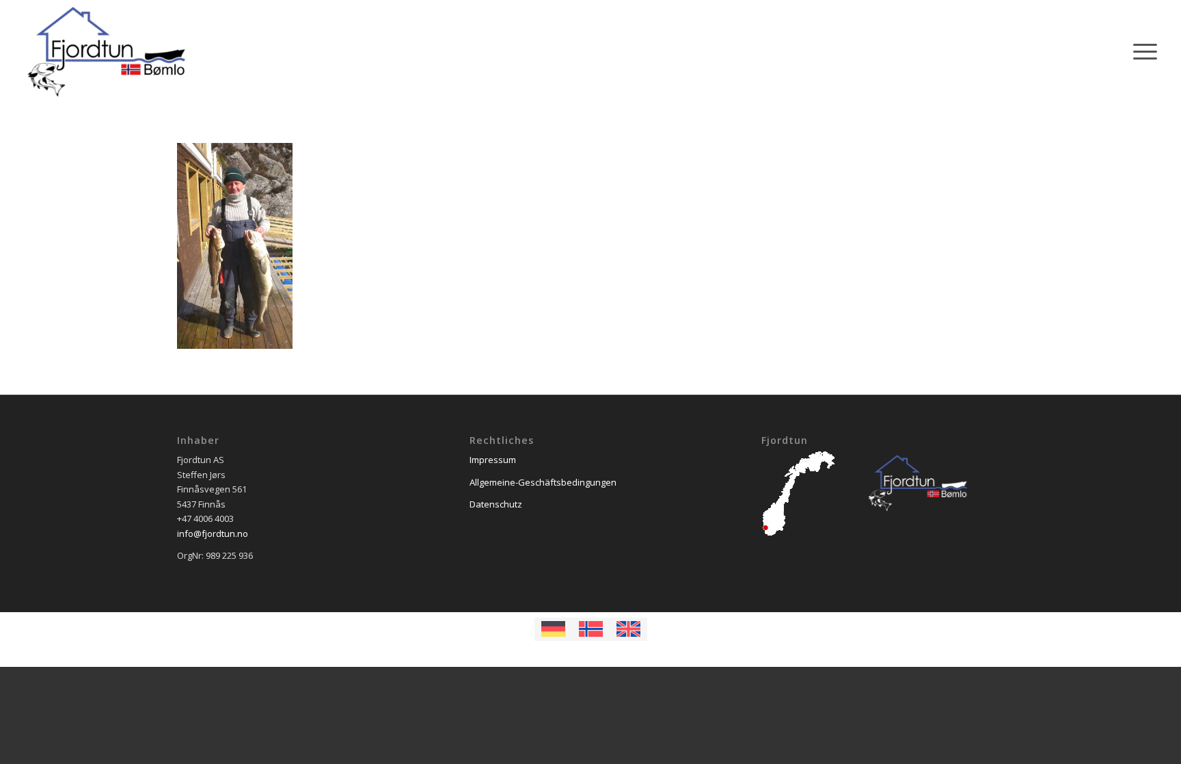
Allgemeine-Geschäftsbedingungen (543, 482)
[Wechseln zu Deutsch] (553, 629)
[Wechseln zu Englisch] (628, 629)
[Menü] (1140, 51)
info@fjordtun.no (212, 533)
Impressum (493, 459)
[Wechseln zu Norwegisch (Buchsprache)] (591, 629)
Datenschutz (496, 504)
